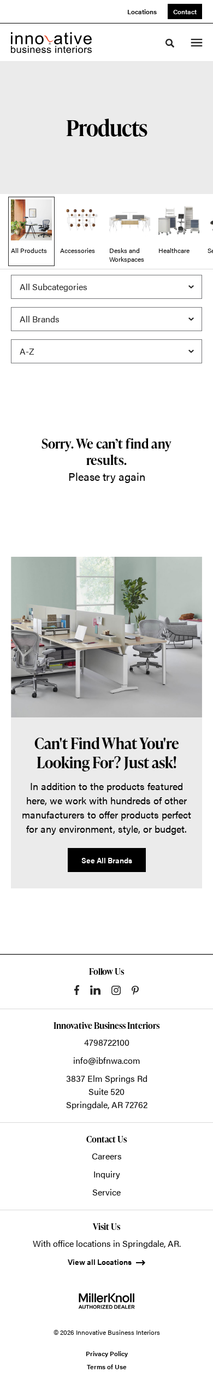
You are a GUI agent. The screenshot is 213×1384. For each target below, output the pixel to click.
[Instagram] (116, 990)
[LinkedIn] (95, 990)
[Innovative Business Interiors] (51, 42)
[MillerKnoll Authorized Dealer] (106, 1301)
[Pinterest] (135, 990)
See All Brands (106, 860)
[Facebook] (76, 990)
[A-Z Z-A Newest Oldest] (106, 351)
